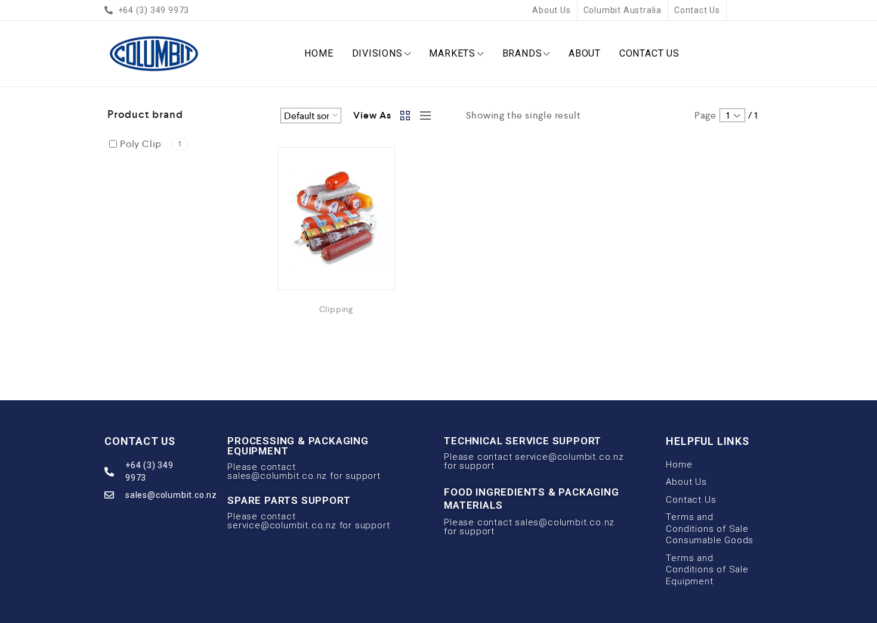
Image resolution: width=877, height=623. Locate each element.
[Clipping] (336, 218)
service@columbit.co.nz (281, 525)
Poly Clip (150, 144)
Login (760, 9)
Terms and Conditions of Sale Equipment (707, 570)
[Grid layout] (405, 115)
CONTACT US (649, 53)
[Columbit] (153, 53)
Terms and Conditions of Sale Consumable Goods (710, 529)
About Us (551, 10)
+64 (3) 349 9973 (149, 471)
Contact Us (697, 10)
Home (679, 464)
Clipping (336, 309)
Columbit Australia (622, 10)
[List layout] (422, 115)
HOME (318, 53)
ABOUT (585, 53)
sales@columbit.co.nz (171, 495)
